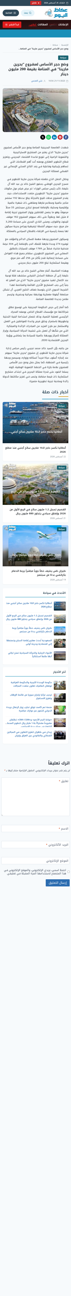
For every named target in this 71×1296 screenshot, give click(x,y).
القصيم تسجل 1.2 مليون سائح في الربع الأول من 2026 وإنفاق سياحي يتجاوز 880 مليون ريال (38, 511)
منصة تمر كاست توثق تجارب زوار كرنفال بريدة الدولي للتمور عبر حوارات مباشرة (29, 709)
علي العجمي (36, 81)
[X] (42, 137)
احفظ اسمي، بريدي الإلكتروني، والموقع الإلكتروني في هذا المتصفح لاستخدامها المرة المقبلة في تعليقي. (35, 872)
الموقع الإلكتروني (57, 861)
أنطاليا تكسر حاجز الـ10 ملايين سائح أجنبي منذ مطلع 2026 (35, 450)
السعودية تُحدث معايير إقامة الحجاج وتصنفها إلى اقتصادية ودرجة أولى (29, 642)
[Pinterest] (60, 137)
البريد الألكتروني (57, 845)
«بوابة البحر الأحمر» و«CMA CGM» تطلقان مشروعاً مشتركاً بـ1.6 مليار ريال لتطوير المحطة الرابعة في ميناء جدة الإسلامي (29, 723)
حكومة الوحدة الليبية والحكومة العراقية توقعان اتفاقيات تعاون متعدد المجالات (31, 684)
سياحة (55, 45)
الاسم (63, 829)
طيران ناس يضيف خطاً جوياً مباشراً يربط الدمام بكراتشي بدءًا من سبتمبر (39, 573)
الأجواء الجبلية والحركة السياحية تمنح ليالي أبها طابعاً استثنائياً (30, 654)
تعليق (63, 781)
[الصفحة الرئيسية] (56, 13)
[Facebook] (65, 137)
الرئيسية (64, 45)
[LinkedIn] (54, 137)
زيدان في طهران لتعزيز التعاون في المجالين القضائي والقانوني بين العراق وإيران (29, 734)
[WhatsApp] (48, 137)
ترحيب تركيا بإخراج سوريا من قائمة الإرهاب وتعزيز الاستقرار (31, 696)
